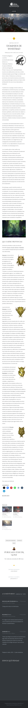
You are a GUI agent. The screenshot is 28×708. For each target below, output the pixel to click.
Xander (5, 631)
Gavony (9, 247)
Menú (14, 11)
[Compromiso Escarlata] (18, 509)
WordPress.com (18, 705)
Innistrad (19, 540)
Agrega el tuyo (21, 594)
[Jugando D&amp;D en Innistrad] (7, 509)
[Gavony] (7, 523)
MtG (14, 543)
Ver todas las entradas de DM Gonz (14, 559)
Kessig (12, 247)
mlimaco (5, 614)
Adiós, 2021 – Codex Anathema (15, 652)
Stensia (16, 247)
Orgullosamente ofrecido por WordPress (14, 703)
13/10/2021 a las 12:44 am (8, 616)
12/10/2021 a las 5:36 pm (8, 603)
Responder (23, 601)
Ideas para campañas (10, 540)
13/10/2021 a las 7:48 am (8, 633)
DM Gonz (13, 52)
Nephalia (21, 247)
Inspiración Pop (14, 43)
